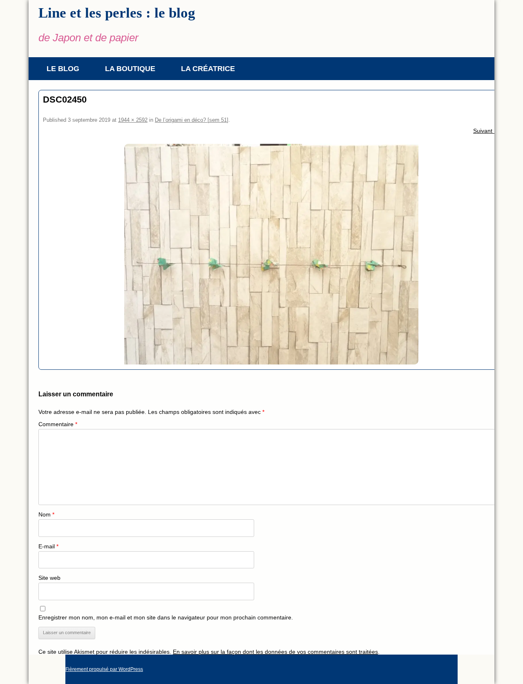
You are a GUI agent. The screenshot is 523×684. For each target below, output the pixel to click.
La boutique (130, 69)
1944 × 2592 (133, 120)
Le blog (63, 69)
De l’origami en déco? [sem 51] (191, 120)
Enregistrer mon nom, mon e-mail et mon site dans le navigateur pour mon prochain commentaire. (165, 617)
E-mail (48, 546)
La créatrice (208, 69)
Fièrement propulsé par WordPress (104, 669)
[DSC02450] (271, 254)
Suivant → (486, 130)
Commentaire (57, 424)
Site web (49, 577)
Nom (46, 514)
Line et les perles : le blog (116, 13)
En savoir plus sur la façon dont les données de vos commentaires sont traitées (275, 651)
